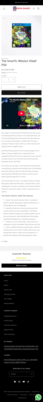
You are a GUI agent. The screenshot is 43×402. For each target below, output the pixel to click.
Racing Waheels (9, 303)
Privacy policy (23, 394)
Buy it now (21, 93)
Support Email (8, 330)
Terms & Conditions (10, 325)
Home (6, 281)
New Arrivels (8, 290)
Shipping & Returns (10, 316)
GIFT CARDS (8, 299)
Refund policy (35, 391)
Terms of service (33, 394)
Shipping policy (22, 397)
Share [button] (6, 241)
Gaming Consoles (9, 294)
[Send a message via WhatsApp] (38, 397)
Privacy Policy (8, 320)
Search (6, 285)
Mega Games (11, 391)
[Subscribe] (31, 374)
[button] (4, 8)
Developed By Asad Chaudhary (22, 391)
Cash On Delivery (9, 334)
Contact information (12, 394)
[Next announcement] (39, 2)
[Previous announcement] (4, 2)
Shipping (4, 72)
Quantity (4, 76)
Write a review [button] (21, 265)
